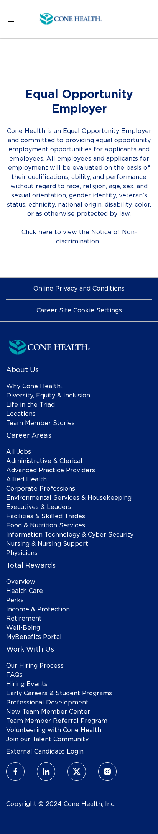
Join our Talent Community (47, 739)
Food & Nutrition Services (45, 525)
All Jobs (18, 452)
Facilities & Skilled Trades (45, 516)
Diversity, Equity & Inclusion (48, 395)
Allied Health (26, 479)
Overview (20, 582)
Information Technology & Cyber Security (69, 535)
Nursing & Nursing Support (47, 544)
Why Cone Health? (35, 386)
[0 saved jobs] (139, 19)
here (45, 232)
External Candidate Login (45, 752)
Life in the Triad (30, 405)
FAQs (14, 675)
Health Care (24, 591)
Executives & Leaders (38, 507)
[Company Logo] (71, 18)
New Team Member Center (48, 712)
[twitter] (76, 771)
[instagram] (107, 771)
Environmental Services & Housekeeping (69, 498)
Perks (15, 600)
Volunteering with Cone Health (53, 730)
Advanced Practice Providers (50, 470)
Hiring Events (27, 684)
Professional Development (47, 702)
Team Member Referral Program (56, 721)
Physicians (22, 553)
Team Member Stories (40, 423)
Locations (21, 414)
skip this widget (30, 263)
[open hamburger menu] (10, 19)
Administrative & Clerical (44, 461)
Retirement (24, 619)
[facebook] (15, 771)
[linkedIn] (46, 771)
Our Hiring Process (35, 666)
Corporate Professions (40, 489)
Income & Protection (38, 609)
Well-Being (23, 628)
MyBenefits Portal (34, 637)
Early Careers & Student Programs (59, 693)
